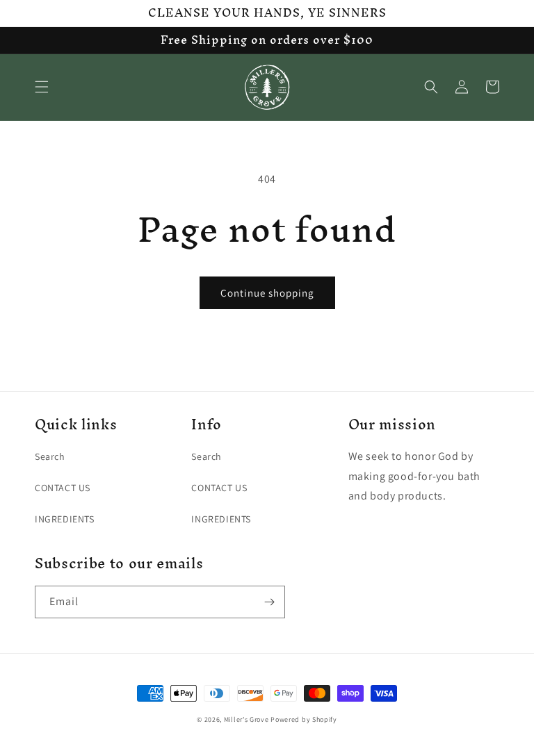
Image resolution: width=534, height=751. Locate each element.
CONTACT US (62, 487)
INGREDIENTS (65, 519)
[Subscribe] (269, 602)
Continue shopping (267, 292)
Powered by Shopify (303, 719)
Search (50, 456)
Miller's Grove (246, 719)
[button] (41, 87)
